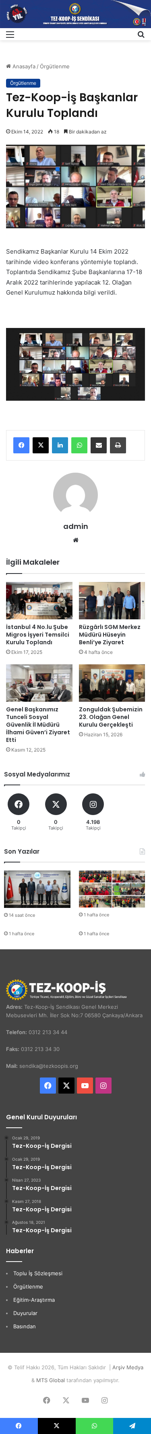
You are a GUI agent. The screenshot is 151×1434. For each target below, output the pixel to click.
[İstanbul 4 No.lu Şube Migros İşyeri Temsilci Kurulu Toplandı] (39, 600)
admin (75, 526)
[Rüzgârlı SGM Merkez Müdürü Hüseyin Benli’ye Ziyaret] (112, 600)
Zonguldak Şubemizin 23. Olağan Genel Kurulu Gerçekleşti (111, 717)
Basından (24, 1326)
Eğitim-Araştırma (34, 1300)
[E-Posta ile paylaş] (99, 445)
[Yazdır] (118, 445)
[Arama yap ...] (141, 37)
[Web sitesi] (76, 540)
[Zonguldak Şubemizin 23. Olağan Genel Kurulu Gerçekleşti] (112, 683)
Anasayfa (23, 66)
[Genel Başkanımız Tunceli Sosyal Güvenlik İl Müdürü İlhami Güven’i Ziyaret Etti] (39, 683)
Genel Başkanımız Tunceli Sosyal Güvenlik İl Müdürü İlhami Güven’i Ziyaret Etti (38, 724)
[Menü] (10, 37)
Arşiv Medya (127, 1367)
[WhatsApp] (79, 445)
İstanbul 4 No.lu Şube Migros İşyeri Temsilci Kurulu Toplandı (37, 634)
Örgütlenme (55, 66)
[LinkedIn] (60, 445)
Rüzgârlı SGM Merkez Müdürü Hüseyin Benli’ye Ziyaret (110, 634)
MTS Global (50, 1380)
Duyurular (25, 1313)
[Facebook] (21, 445)
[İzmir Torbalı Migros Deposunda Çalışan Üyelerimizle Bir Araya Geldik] (112, 889)
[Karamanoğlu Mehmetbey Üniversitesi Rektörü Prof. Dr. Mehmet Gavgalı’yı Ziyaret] (37, 889)
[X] (41, 445)
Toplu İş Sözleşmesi (37, 1273)
